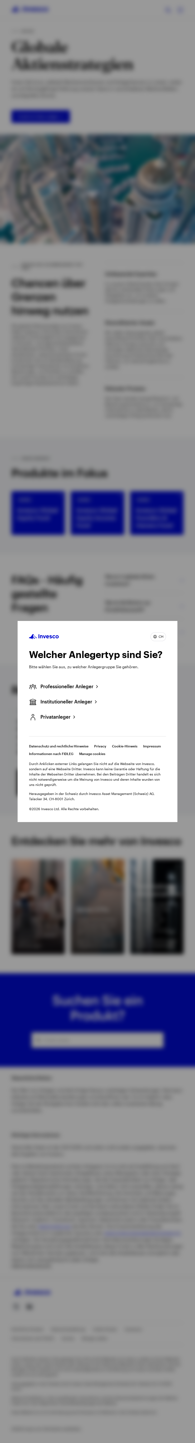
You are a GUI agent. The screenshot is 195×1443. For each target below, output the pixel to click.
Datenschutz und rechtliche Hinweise (58, 746)
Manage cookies (92, 753)
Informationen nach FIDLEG (51, 754)
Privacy (100, 746)
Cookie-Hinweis (124, 746)
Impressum (152, 746)
